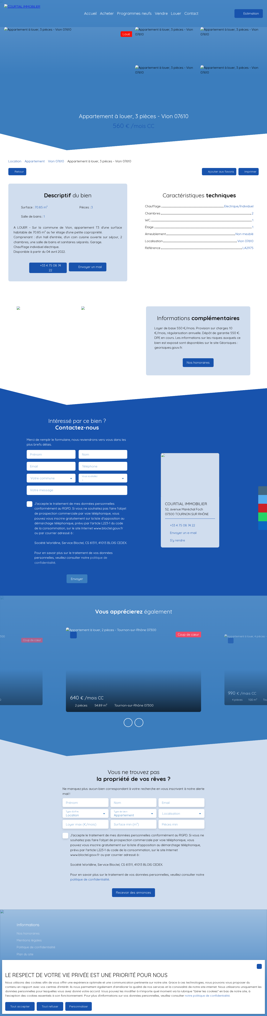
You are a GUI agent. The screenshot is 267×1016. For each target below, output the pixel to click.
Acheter (107, 13)
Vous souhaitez (89, 476)
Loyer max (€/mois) (81, 824)
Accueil (90, 13)
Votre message (41, 490)
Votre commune (42, 478)
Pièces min (170, 824)
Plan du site (25, 954)
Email (34, 466)
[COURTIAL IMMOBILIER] (26, 13)
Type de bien (120, 811)
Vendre (161, 13)
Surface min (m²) (126, 824)
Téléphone (89, 466)
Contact (191, 13)
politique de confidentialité (89, 879)
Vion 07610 (56, 161)
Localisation (171, 814)
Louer (176, 13)
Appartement (35, 161)
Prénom (36, 454)
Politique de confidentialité (36, 947)
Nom (85, 454)
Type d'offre (72, 811)
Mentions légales (29, 940)
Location (14, 161)
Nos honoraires (28, 933)
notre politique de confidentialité (207, 995)
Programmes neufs (134, 13)
